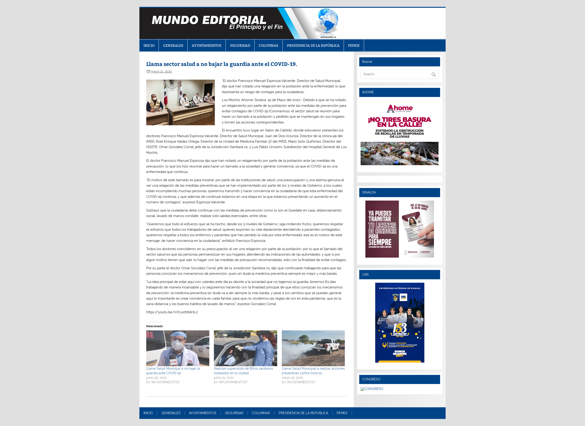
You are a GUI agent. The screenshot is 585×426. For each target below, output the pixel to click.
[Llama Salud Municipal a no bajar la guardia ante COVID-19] (177, 348)
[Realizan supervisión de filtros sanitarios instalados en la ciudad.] (245, 348)
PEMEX (354, 45)
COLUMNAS (268, 45)
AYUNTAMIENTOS (206, 45)
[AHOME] (400, 132)
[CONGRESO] (372, 389)
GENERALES (173, 45)
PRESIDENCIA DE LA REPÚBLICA (313, 45)
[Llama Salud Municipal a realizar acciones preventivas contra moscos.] (313, 348)
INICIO (149, 45)
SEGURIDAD (240, 45)
